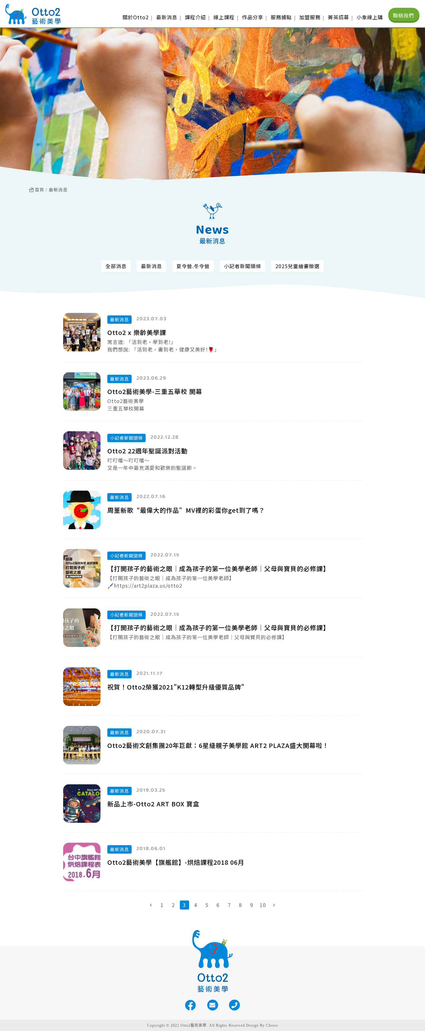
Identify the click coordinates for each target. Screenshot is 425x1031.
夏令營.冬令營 (193, 266)
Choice (272, 1025)
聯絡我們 (403, 15)
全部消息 (116, 266)
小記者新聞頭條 (242, 266)
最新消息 (58, 189)
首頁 (39, 189)
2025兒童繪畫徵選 (297, 266)
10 (263, 905)
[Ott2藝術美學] (33, 14)
